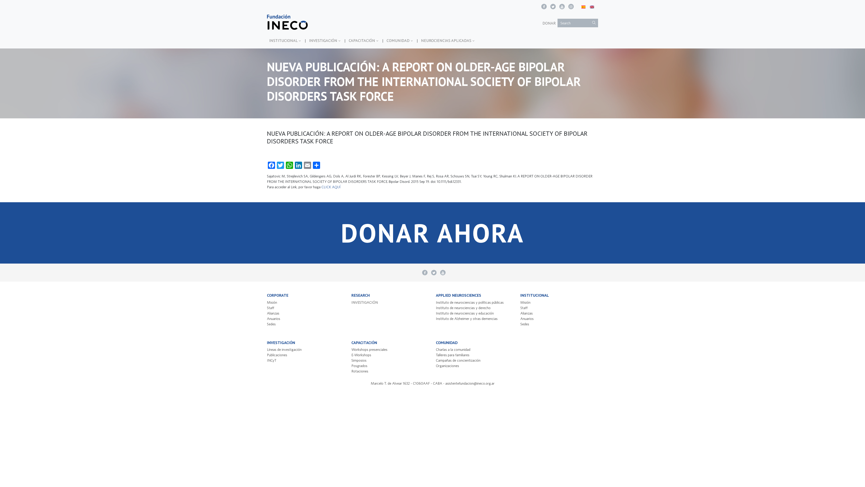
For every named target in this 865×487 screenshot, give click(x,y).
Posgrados (359, 366)
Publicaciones (277, 355)
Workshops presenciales (369, 349)
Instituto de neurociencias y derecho (463, 308)
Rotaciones (359, 371)
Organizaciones (447, 366)
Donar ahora (432, 233)
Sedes (271, 324)
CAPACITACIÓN (362, 40)
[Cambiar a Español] (583, 7)
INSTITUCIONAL (284, 40)
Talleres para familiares (452, 355)
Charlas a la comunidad (453, 349)
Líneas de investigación (284, 349)
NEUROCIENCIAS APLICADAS (446, 40)
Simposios (358, 360)
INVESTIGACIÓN (323, 40)
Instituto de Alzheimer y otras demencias (467, 319)
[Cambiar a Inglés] (592, 7)
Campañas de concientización (458, 360)
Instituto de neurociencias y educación (465, 313)
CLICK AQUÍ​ (331, 187)
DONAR (549, 23)
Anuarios (273, 319)
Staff (270, 308)
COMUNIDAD (399, 40)
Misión (272, 302)
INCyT (271, 360)
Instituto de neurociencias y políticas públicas (470, 302)
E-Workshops (361, 355)
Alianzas (273, 313)
